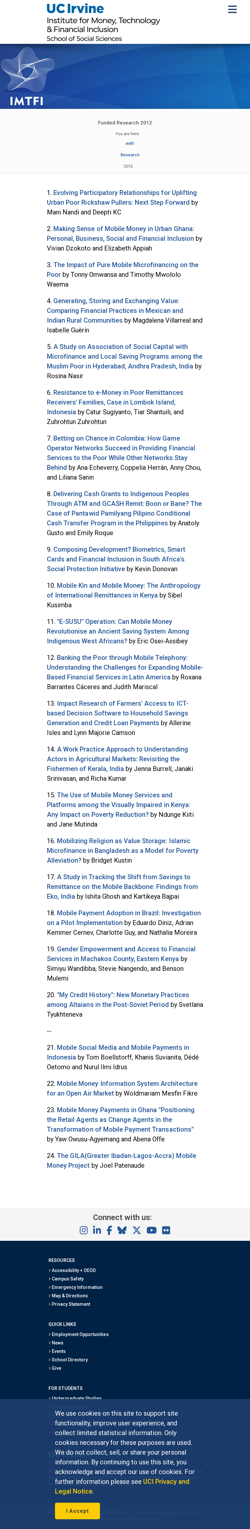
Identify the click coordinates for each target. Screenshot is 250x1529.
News (57, 1342)
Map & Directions (69, 1295)
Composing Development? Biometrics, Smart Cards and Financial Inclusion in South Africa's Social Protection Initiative (116, 559)
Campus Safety (67, 1278)
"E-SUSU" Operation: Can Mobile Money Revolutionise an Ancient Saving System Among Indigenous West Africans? (118, 631)
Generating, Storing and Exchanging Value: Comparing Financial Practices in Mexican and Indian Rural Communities (115, 310)
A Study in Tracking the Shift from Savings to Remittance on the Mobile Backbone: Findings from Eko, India (122, 886)
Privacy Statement (70, 1304)
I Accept (77, 1511)
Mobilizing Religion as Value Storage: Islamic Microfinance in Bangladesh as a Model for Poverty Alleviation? (123, 850)
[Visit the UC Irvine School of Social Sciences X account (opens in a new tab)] (136, 1231)
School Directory (69, 1359)
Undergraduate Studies (76, 1398)
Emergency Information (77, 1287)
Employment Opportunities (80, 1334)
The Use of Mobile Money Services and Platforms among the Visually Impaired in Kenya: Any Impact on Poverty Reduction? (118, 804)
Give (56, 1368)
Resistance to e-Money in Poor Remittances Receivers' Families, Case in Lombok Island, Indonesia (115, 402)
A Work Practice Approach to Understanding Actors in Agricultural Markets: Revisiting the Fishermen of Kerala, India (117, 759)
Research (129, 154)
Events (58, 1351)
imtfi (130, 143)
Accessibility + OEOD (73, 1270)
